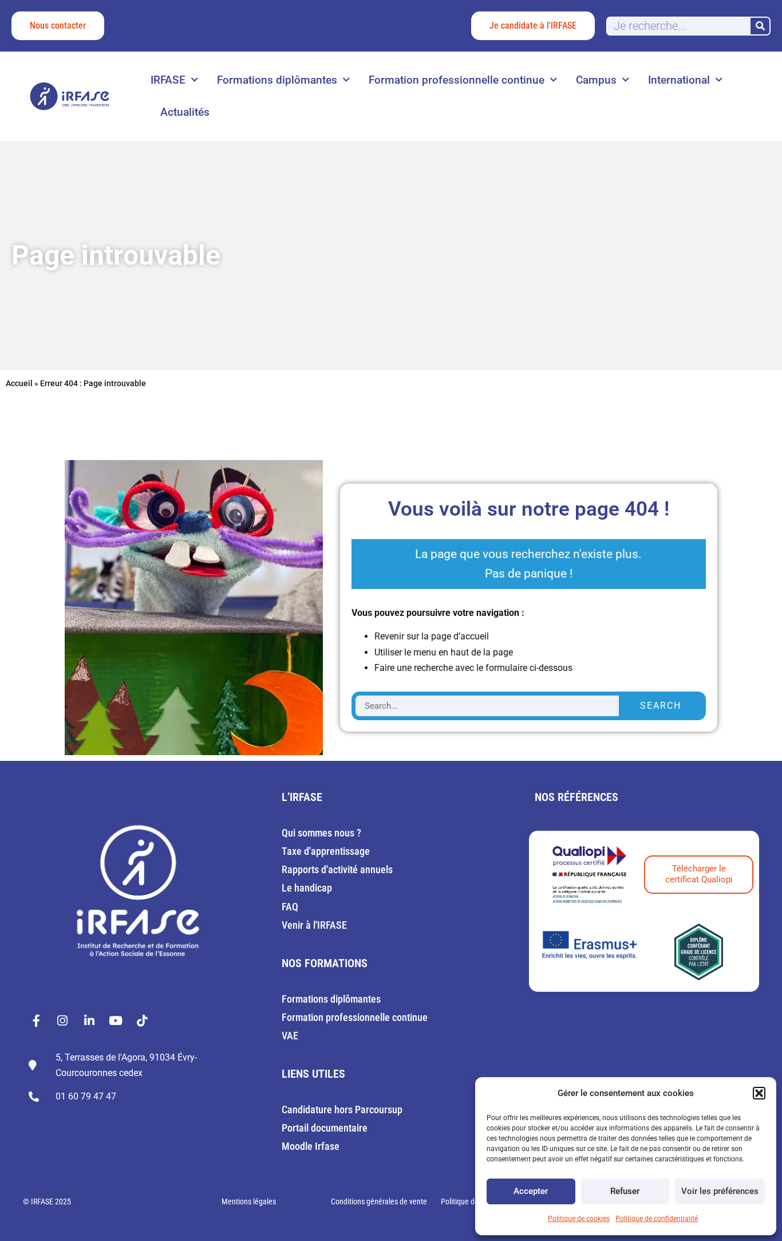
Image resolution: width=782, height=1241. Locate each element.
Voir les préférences (720, 1191)
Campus (596, 80)
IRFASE (168, 80)
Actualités (185, 112)
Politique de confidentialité (656, 1219)
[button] (759, 1093)
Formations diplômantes (277, 80)
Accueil (19, 383)
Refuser (624, 1191)
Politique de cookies (579, 1219)
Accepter (531, 1191)
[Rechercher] (760, 26)
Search (660, 705)
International (679, 80)
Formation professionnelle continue (456, 80)
